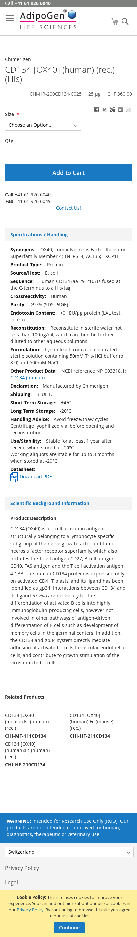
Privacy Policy (30, 910)
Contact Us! (68, 208)
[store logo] (48, 19)
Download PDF (36, 476)
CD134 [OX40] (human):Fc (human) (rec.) (27, 750)
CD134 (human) (27, 377)
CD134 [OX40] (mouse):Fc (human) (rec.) (27, 721)
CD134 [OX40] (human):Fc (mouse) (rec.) (91, 721)
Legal (11, 882)
